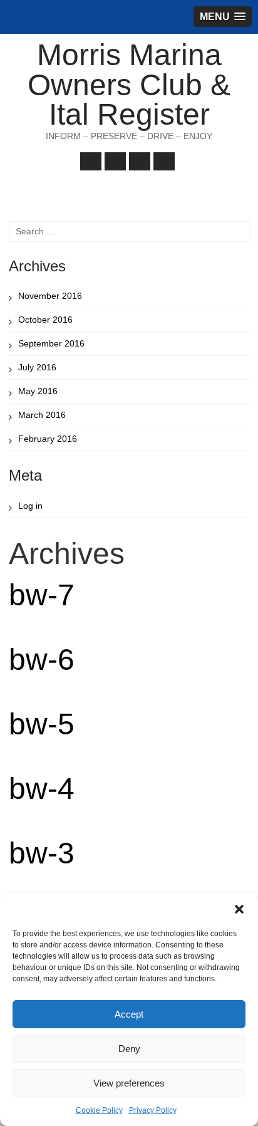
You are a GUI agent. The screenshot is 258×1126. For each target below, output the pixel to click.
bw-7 (42, 595)
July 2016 (37, 367)
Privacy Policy (153, 1110)
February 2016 (47, 439)
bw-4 (42, 788)
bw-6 (42, 659)
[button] (239, 909)
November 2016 (50, 296)
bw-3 (42, 853)
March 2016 (42, 415)
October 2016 (45, 320)
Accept (129, 1014)
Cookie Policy (99, 1110)
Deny (129, 1048)
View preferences (129, 1083)
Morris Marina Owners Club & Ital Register (129, 84)
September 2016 (51, 343)
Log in (30, 506)
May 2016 (38, 391)
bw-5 (42, 724)
